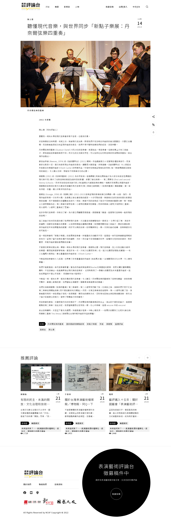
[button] (139, 358)
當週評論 (119, 324)
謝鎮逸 (24, 394)
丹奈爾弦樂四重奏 (56, 324)
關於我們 (27, 484)
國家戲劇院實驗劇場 (75, 324)
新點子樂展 (92, 324)
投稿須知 (58, 484)
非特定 (24, 423)
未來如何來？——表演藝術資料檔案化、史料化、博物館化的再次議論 (40, 430)
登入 (125, 6)
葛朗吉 (43, 329)
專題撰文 (35, 423)
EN (138, 6)
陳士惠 (30, 19)
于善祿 (68, 394)
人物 (77, 6)
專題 (57, 6)
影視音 (67, 6)
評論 (48, 6)
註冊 (121, 6)
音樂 (42, 324)
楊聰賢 (109, 324)
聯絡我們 (43, 484)
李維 (102, 324)
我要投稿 (110, 6)
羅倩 (111, 394)
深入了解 (41, 377)
